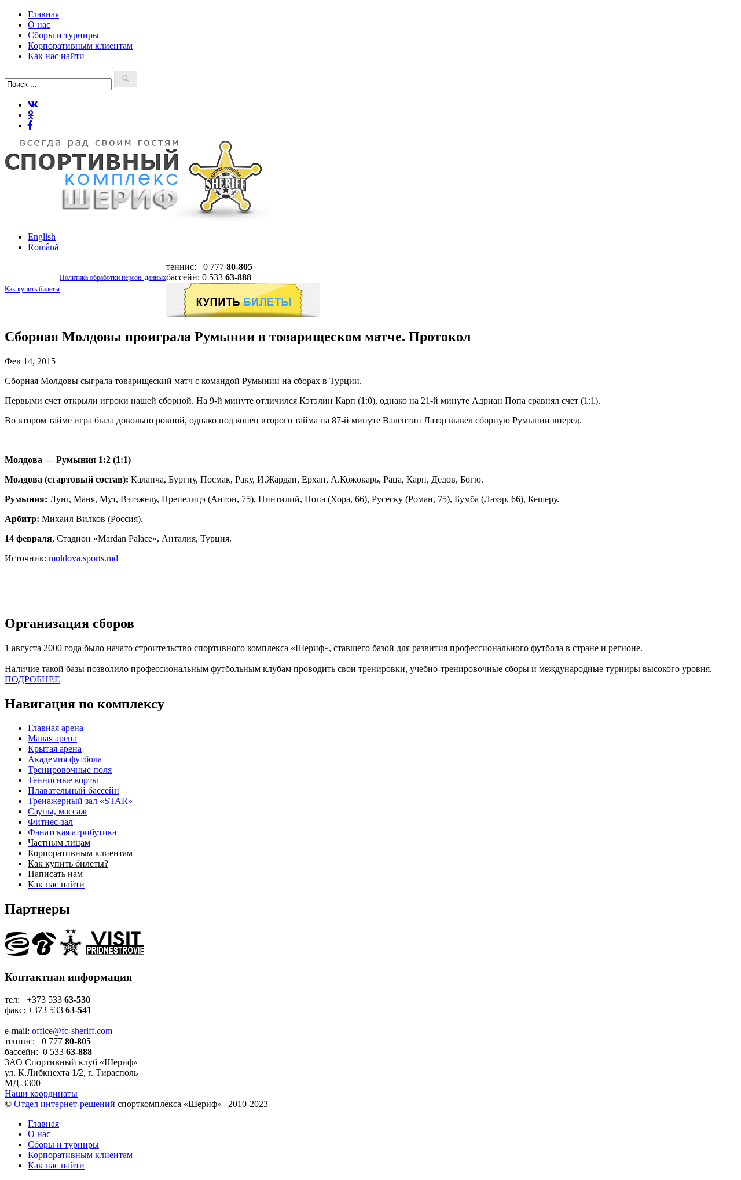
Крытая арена (55, 749)
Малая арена (52, 738)
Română (43, 247)
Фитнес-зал (50, 822)
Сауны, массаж (57, 811)
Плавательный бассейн (73, 790)
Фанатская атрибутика (72, 832)
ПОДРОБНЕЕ (32, 679)
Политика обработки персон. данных (113, 277)
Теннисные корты (63, 780)
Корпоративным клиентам (80, 45)
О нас (39, 25)
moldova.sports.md (83, 558)
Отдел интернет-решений (64, 1104)
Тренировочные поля (70, 770)
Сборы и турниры (63, 35)
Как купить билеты (32, 289)
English (42, 237)
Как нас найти (56, 56)
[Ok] (31, 115)
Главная (43, 14)
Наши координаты (41, 1093)
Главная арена (55, 728)
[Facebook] (30, 125)
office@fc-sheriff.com (72, 1031)
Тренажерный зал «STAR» (80, 801)
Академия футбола (65, 759)
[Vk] (33, 104)
